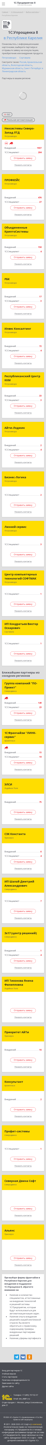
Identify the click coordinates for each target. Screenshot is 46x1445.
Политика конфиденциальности (16, 1380)
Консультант (13, 1082)
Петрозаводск (9, 57)
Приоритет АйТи (16, 1032)
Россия (23, 62)
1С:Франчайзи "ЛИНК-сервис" (20, 735)
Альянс (9, 1230)
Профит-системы (17, 1131)
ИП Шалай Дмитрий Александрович (19, 883)
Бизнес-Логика (15, 477)
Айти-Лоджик (14, 428)
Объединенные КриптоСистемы (16, 229)
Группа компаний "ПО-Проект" (20, 685)
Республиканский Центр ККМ (22, 378)
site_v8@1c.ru (24, 1398)
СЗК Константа (15, 834)
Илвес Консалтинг (17, 328)
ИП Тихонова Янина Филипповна (18, 983)
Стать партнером (9, 1377)
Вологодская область (21, 65)
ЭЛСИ (8, 784)
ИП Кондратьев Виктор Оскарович (21, 626)
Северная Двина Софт (20, 1181)
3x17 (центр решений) (20, 933)
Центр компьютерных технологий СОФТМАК (20, 576)
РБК (7, 279)
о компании (36, 1424)
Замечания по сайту (10, 1383)
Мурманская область (12, 68)
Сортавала (24, 57)
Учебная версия (9, 1373)
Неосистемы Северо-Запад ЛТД (19, 130)
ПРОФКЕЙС (12, 180)
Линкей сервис (15, 527)
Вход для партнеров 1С (12, 1370)
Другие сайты (8, 1386)
